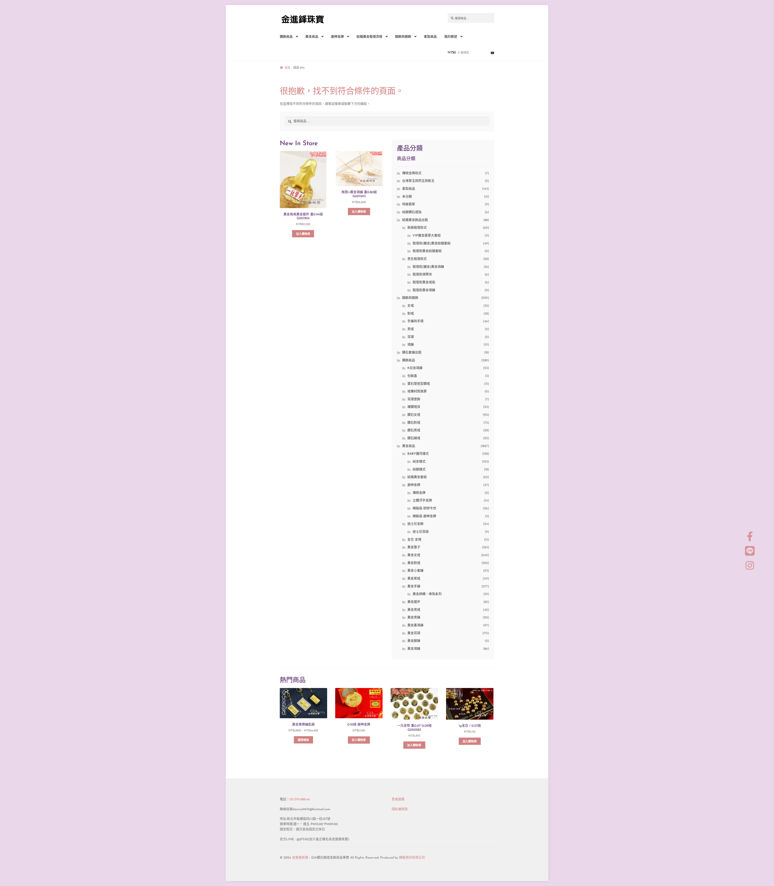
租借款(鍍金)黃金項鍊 (428, 267)
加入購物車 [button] (303, 234)
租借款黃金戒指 (424, 282)
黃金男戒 (413, 610)
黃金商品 (311, 37)
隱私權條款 (400, 809)
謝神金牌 (337, 37)
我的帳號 (450, 37)
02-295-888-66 (299, 799)
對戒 (410, 313)
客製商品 (430, 37)
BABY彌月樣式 (418, 454)
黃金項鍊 (413, 648)
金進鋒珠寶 (300, 857)
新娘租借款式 (417, 227)
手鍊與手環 (415, 321)
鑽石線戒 (413, 438)
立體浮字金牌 (422, 500)
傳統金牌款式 (411, 173)
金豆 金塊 (414, 539)
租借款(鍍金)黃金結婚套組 (431, 243)
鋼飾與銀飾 (403, 37)
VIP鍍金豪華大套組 (427, 235)
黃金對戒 (413, 563)
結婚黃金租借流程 (369, 37)
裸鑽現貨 (413, 407)
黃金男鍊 (413, 617)
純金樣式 (419, 461)
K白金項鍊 (414, 368)
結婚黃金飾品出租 (415, 220)
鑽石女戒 (413, 415)
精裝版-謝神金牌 (424, 516)
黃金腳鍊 (413, 641)
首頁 (287, 67)
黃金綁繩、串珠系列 (427, 594)
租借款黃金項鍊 (424, 290)
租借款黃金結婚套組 (427, 251)
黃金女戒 (413, 555)
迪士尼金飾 (415, 524)
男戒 (410, 329)
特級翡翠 (408, 204)
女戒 (410, 305)
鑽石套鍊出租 (411, 352)
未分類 (407, 196)
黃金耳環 (413, 633)
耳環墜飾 (413, 399)
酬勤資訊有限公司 (412, 857)
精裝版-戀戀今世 (424, 508)
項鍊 (410, 344)
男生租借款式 (417, 259)
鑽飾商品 (286, 37)
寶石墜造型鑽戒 (418, 384)
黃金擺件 (413, 602)
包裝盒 (412, 376)
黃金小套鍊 (415, 570)
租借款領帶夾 (422, 274)
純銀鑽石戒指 (411, 212)
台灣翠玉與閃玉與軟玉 (418, 181)
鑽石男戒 (413, 430)
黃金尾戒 (413, 578)
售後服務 (398, 799)
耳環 (410, 337)
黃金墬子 (413, 547)
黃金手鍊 (413, 586)
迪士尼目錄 (421, 532)
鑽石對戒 (413, 422)
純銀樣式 (419, 469)
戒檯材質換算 (417, 391)
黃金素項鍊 (415, 625)
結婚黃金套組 (417, 477)
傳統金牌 (419, 493)
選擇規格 (303, 740)
